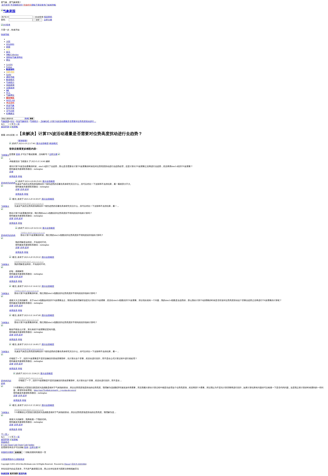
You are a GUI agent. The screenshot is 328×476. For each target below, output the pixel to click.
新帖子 (34, 5)
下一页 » (5, 434)
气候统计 (10, 82)
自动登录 (39, 17)
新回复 (41, 5)
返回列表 (5, 127)
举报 (20, 176)
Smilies (31, 445)
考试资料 (10, 103)
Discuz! (67, 464)
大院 (8, 41)
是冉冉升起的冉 (8, 183)
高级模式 (5, 442)
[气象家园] (8, 11)
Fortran (9, 67)
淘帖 (12, 55)
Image (10, 445)
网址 (8, 60)
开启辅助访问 (16, 5)
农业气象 (10, 105)
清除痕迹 (20, 459)
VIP (7, 49)
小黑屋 (4, 459)
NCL (8, 93)
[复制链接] (22, 140)
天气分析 (10, 111)
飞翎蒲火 (5, 155)
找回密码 (48, 17)
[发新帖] (14, 127)
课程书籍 (10, 77)
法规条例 (10, 88)
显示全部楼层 (42, 143)
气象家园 (5, 121)
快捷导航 (5, 34)
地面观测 (10, 85)
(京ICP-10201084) (78, 464)
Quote (20, 445)
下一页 (16, 124)
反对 (27, 189)
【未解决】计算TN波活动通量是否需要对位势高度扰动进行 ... (68, 121)
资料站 (14, 57)
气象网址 (10, 95)
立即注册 (48, 20)
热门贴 (47, 5)
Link (15, 445)
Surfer (8, 75)
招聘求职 (10, 72)
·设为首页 (5, 5)
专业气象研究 (22, 121)
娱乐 (8, 52)
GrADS (9, 65)
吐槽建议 (10, 113)
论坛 (10, 44)
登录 (18, 154)
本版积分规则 (7, 452)
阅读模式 (53, 143)
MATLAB (10, 100)
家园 (8, 47)
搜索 (27, 118)
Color (5, 445)
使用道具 (13, 176)
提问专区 (10, 98)
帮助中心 (12, 459)
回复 (11, 172)
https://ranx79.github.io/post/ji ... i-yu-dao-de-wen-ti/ (55, 390)
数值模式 (10, 80)
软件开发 (10, 108)
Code (25, 445)
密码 (3, 20)
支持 (22, 189)
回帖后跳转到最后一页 (36, 452)
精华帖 (53, 5)
